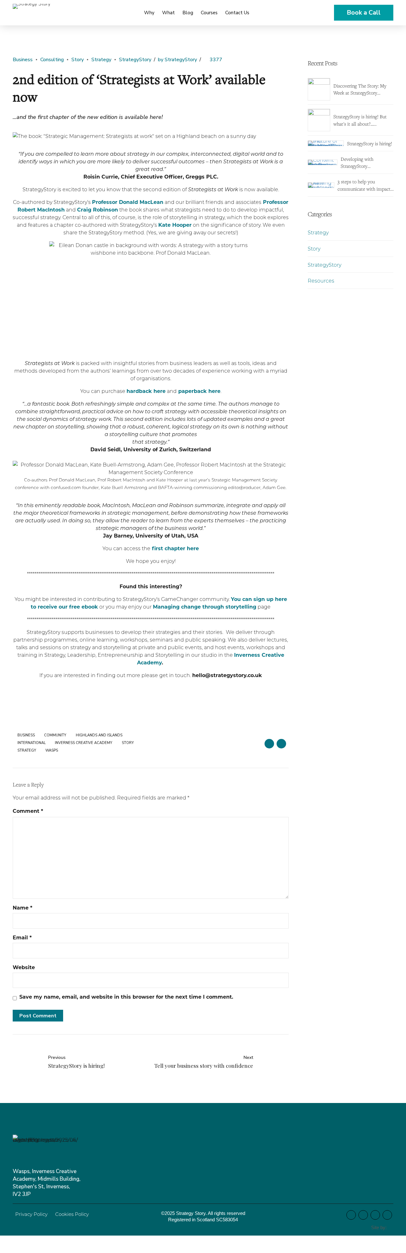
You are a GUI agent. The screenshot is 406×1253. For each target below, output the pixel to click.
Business (23, 59)
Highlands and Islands (99, 735)
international (31, 743)
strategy (26, 750)
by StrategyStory (177, 59)
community (55, 735)
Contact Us (237, 13)
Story (77, 59)
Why (149, 13)
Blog (187, 13)
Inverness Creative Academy (83, 743)
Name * (22, 907)
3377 (216, 59)
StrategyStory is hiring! (369, 143)
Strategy (101, 59)
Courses (209, 13)
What (168, 13)
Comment (28, 810)
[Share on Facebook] (269, 743)
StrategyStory (135, 59)
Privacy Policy (31, 1214)
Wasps (51, 750)
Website (24, 967)
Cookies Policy (72, 1214)
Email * (22, 937)
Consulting (52, 59)
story (128, 743)
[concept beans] (391, 1228)
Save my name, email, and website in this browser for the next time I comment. (126, 996)
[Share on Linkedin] (281, 743)
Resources (321, 280)
